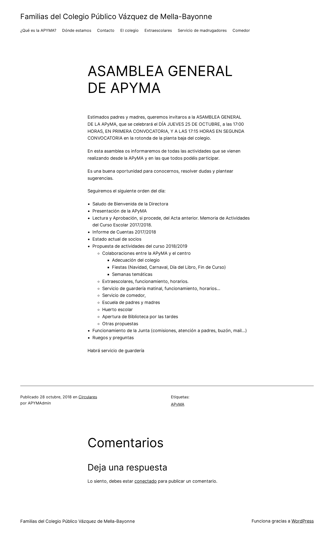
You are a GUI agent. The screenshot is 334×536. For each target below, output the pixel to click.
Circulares (87, 396)
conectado (145, 481)
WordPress (302, 521)
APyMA (177, 404)
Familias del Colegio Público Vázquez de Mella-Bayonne (116, 16)
